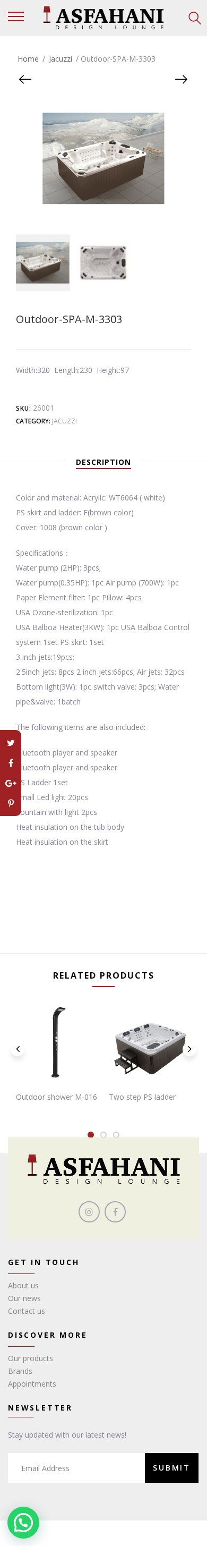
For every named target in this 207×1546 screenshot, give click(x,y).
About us (23, 1285)
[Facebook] (11, 763)
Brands (20, 1371)
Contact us (26, 1311)
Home (28, 59)
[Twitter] (11, 743)
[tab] (103, 462)
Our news (24, 1298)
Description (103, 462)
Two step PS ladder (142, 1097)
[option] (42, 263)
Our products (30, 1358)
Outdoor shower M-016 (56, 1097)
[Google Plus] (11, 783)
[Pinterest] (11, 803)
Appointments (32, 1384)
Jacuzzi (60, 59)
